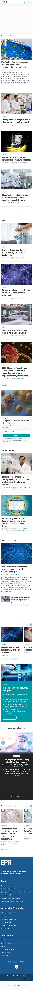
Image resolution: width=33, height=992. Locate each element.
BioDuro (3, 845)
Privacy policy (5, 952)
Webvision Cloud (21, 985)
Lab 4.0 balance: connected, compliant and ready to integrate (16, 158)
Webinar (25, 756)
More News (4, 385)
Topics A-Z (10, 976)
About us (4, 940)
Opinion (4, 644)
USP (15, 489)
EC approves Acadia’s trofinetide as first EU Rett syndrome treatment (16, 292)
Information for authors (8, 925)
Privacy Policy (6, 441)
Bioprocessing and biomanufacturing (13, 889)
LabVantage (25, 125)
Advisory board (6, 922)
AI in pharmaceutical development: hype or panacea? (10, 650)
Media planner (5, 916)
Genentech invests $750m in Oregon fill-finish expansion (14, 331)
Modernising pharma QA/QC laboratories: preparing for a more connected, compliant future (14, 522)
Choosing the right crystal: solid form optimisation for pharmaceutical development (9, 833)
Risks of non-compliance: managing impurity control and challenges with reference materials (15, 480)
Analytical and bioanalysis (9, 886)
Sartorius (24, 162)
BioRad (26, 839)
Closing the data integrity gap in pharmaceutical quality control (16, 121)
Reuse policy (5, 928)
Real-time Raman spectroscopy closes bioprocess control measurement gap (14, 569)
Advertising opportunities (9, 913)
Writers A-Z (20, 976)
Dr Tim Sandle (15, 203)
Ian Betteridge (15, 574)
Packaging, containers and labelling (12, 901)
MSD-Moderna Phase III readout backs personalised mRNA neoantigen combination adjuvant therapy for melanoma (16, 371)
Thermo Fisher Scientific (21, 530)
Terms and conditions (8, 949)
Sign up (16, 435)
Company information (8, 943)
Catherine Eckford (18, 258)
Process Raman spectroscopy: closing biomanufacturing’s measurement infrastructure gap (20, 600)
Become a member (9, 718)
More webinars (5, 849)
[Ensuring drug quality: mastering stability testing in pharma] (17, 796)
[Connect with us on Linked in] (16, 967)
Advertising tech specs (8, 919)
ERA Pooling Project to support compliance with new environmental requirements (14, 64)
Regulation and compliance (9, 895)
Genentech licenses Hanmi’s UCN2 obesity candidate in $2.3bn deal (14, 252)
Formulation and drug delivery (10, 898)
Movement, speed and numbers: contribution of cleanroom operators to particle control (16, 197)
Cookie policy (5, 955)
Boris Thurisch (16, 70)
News (4, 247)
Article (4, 116)
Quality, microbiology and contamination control (16, 892)
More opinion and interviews (9, 659)
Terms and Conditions (16, 440)
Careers (3, 946)
